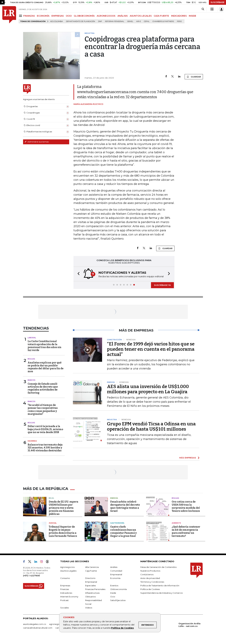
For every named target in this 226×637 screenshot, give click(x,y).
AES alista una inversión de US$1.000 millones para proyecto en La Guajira (148, 389)
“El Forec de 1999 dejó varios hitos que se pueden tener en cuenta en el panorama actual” (150, 349)
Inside (113, 593)
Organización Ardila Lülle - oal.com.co (189, 624)
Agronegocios (67, 567)
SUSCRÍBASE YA (162, 285)
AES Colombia (56, 21)
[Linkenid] (37, 562)
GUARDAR (195, 77)
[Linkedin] (179, 76)
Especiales (90, 585)
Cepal (146, 21)
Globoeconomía (118, 589)
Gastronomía (117, 523)
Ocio (112, 596)
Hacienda (32, 441)
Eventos (114, 585)
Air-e (138, 21)
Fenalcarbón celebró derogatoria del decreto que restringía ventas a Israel (125, 506)
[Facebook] (166, 76)
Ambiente (176, 523)
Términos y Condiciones (152, 582)
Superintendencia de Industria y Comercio (161, 593)
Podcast (64, 600)
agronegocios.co (57, 624)
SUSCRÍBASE (217, 2)
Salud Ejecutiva (117, 600)
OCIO (69, 15)
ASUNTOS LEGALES (141, 15)
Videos (88, 607)
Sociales (64, 607)
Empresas (65, 585)
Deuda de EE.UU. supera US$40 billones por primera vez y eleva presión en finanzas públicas (63, 507)
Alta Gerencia (92, 567)
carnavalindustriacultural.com (37, 628)
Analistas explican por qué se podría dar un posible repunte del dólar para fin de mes (45, 367)
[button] (77, 274)
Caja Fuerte (91, 571)
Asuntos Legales (68, 571)
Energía (114, 498)
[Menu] (21, 16)
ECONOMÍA (43, 15)
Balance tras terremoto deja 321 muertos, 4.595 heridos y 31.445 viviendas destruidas (45, 447)
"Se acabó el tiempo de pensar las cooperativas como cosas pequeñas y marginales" (43, 409)
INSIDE (192, 15)
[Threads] (48, 562)
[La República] (9, 14)
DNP (100, 21)
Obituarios (90, 596)
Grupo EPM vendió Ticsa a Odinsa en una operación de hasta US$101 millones (151, 426)
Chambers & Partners (163, 21)
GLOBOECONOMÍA (84, 15)
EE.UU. (51, 498)
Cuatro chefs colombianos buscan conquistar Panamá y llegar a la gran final (123, 531)
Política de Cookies (122, 628)
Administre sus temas (38, 141)
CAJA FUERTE (161, 15)
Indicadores (66, 593)
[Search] (203, 9)
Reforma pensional (114, 21)
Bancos (31, 380)
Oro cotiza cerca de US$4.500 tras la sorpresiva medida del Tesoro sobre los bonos (186, 506)
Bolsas (31, 359)
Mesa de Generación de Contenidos (158, 567)
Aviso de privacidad (150, 578)
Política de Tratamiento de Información (159, 585)
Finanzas (64, 589)
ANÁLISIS (122, 15)
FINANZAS (29, 15)
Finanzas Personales (95, 589)
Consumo (65, 578)
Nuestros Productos (150, 571)
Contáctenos (146, 574)
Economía (115, 578)
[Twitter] (172, 76)
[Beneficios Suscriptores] (212, 9)
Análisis (113, 567)
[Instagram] (42, 562)
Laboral (32, 338)
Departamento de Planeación (80, 21)
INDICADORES (179, 15)
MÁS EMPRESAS (187, 457)
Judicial (53, 523)
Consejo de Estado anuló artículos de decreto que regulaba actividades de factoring (43, 388)
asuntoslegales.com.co (34, 624)
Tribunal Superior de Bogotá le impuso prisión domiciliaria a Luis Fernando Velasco (63, 531)
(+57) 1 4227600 (31, 575)
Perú (179, 21)
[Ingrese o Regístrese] (221, 9)
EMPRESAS (58, 15)
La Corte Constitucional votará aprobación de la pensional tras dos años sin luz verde (44, 346)
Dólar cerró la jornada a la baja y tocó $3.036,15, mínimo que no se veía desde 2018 (45, 429)
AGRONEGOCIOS (106, 15)
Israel (130, 21)
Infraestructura (92, 593)
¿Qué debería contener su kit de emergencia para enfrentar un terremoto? (186, 531)
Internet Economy (69, 596)
